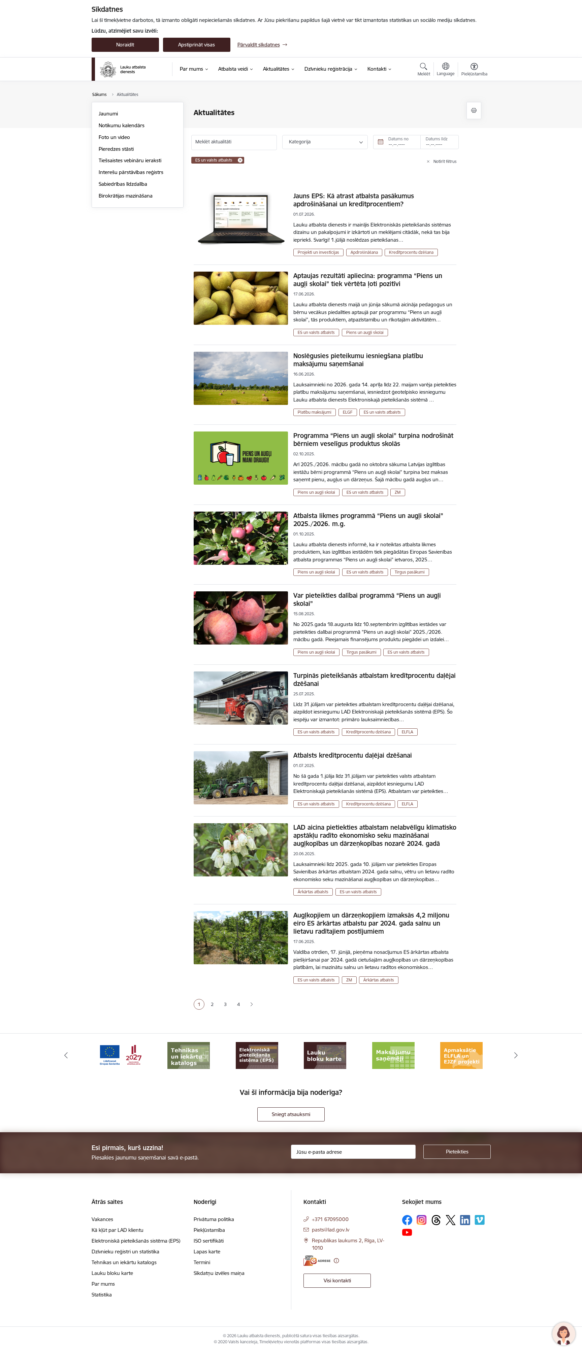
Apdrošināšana (364, 252)
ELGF (348, 412)
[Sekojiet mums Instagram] (422, 1220)
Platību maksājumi (314, 412)
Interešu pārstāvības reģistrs (131, 172)
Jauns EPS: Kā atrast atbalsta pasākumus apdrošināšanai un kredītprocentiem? (353, 200)
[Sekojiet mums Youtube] (407, 1232)
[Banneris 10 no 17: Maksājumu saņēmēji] (325, 1055)
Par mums (103, 1284)
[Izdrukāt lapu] (474, 110)
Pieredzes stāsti (116, 149)
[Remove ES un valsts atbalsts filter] (240, 160)
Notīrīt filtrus (445, 161)
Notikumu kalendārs (121, 125)
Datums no (398, 138)
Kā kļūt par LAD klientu (117, 1230)
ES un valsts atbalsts (316, 332)
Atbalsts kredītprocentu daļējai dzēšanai (352, 755)
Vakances (102, 1219)
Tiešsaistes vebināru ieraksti (130, 160)
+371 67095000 (330, 1219)
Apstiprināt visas (196, 44)
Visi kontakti (337, 1280)
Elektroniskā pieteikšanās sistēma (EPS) (136, 1241)
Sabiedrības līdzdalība (123, 184)
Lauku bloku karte (112, 1273)
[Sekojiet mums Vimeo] (480, 1220)
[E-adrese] (316, 1260)
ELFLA (407, 731)
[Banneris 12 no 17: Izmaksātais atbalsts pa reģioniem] (461, 1055)
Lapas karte (207, 1251)
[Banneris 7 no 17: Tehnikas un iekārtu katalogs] (120, 1055)
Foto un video (114, 137)
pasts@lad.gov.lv (330, 1229)
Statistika (102, 1294)
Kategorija (300, 142)
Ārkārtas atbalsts (313, 891)
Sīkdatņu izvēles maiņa (219, 1273)
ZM (397, 492)
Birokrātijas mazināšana (126, 196)
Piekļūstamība (209, 1230)
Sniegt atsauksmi (291, 1114)
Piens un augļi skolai (365, 332)
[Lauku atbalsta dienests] (123, 69)
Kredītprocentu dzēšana (411, 252)
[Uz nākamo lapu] (251, 1004)
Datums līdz (437, 138)
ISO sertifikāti (209, 1241)
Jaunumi (108, 113)
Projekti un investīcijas (318, 252)
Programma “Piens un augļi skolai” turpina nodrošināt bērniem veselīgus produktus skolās (373, 439)
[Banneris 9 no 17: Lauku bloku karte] (257, 1055)
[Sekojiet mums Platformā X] (451, 1220)
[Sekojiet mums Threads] (436, 1220)
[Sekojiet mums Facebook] (407, 1220)
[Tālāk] (516, 1055)
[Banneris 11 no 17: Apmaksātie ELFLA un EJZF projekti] (393, 1055)
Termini (202, 1262)
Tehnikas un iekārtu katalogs (124, 1262)
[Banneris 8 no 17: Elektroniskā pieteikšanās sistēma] (188, 1055)
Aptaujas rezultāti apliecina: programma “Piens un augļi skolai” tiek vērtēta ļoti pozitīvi (367, 280)
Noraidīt (125, 44)
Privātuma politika (214, 1219)
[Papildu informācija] (336, 1260)
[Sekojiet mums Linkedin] (465, 1220)
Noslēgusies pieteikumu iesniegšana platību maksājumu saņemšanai (358, 360)
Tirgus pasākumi (410, 572)
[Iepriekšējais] (66, 1055)
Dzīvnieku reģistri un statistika (125, 1251)
